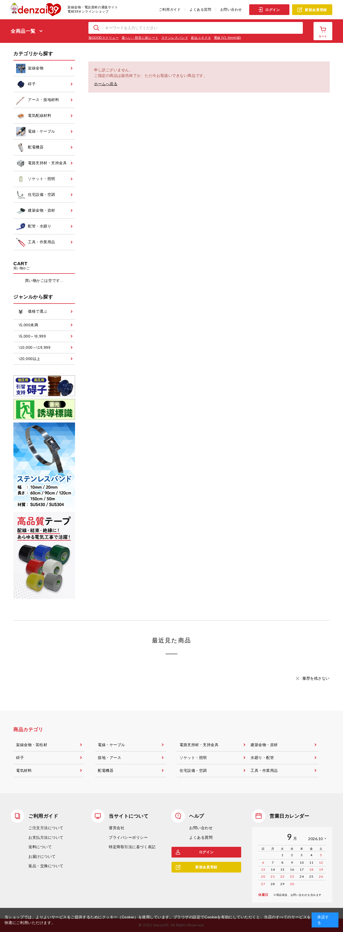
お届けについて (42, 856)
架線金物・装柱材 (31, 745)
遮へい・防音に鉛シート (140, 38)
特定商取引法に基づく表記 (132, 847)
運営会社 (116, 828)
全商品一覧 (23, 31)
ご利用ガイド (170, 10)
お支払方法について (46, 837)
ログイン (272, 10)
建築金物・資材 (264, 745)
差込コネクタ (201, 38)
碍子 (20, 757)
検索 (96, 28)
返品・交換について (46, 866)
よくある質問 (200, 10)
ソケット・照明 (193, 757)
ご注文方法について (46, 828)
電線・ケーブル (111, 745)
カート (323, 36)
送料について (40, 847)
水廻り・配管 (262, 757)
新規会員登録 (316, 10)
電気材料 (24, 770)
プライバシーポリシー (128, 837)
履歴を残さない (316, 678)
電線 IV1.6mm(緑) (227, 38)
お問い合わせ (231, 10)
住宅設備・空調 (193, 770)
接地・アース (109, 757)
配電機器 (105, 770)
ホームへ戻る (105, 84)
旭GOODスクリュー (103, 38)
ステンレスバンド (174, 38)
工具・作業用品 (264, 770)
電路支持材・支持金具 (199, 745)
